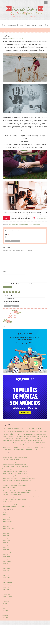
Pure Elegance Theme (20, 622)
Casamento (23, 224)
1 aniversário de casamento (10, 428)
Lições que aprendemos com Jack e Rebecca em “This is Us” (14, 464)
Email (7, 234)
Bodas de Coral (5, 535)
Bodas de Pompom (6, 577)
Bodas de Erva (5, 542)
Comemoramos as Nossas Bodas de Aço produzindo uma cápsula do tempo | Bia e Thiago (20, 496)
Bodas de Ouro (5, 565)
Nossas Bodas (25, 10)
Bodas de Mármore (6, 559)
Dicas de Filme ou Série (7, 596)
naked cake (10, 449)
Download (4, 599)
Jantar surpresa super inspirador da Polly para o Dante (13, 468)
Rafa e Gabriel (5, 610)
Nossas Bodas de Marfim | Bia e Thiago (10, 459)
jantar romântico (35, 447)
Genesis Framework (29, 622)
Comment (5, 253)
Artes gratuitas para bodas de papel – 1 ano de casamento (14, 485)
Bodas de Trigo (5, 589)
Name (4, 266)
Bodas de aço (37, 431)
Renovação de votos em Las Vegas (9, 475)
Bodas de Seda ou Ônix (7, 585)
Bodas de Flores (16, 436)
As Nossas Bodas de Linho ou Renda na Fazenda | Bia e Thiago (15, 466)
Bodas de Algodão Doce (7, 521)
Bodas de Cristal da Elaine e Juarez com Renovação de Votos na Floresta (16, 480)
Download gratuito (26, 445)
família (26, 224)
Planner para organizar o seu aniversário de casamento (13, 503)
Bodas (19, 224)
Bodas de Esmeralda (6, 544)
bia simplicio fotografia (17, 431)
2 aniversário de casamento (23, 428)
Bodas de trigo (38, 438)
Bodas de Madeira (35, 436)
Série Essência (28, 449)
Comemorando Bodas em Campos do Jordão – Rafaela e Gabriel (15, 476)
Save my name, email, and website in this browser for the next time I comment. (19, 283)
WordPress (36, 622)
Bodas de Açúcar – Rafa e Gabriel (9, 487)
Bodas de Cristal (5, 538)
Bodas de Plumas (5, 575)
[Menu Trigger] (46, 2)
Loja (46, 25)
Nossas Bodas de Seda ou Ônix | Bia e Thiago (11, 494)
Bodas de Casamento (17, 434)
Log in (39, 622)
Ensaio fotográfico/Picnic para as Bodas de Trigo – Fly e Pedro (14, 471)
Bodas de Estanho (8, 436)
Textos (8, 222)
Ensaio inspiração (5, 601)
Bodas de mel (42, 436)
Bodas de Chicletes (6, 530)
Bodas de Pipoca (5, 573)
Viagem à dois (5, 617)
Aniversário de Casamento (13, 224)
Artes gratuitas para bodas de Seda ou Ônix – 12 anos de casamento (16, 492)
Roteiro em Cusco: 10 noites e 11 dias (10, 455)
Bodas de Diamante (6, 540)
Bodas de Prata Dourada (7, 582)
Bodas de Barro (5, 434)
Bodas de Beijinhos (6, 524)
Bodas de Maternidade (7, 561)
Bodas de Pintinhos (6, 572)
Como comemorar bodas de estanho (32, 440)
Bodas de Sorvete (6, 587)
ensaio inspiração (14, 447)
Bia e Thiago (5, 512)
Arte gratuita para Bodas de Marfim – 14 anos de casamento (14, 457)
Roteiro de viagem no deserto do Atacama (10, 489)
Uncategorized (5, 615)
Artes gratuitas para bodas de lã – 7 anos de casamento (13, 504)
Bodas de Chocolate (6, 531)
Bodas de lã (29, 436)
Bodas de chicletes (41, 434)
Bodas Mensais (5, 592)
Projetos (4, 608)
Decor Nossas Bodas (37, 442)
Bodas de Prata (5, 580)
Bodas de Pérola (31, 438)
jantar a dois (28, 447)
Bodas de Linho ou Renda (7, 552)
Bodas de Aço (5, 514)
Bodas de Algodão (31, 431)
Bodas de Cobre (5, 533)
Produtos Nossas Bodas (7, 606)
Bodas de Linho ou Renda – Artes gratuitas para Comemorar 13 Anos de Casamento (19, 478)
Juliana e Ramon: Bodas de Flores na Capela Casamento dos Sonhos (16, 506)
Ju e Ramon (4, 605)
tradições (38, 224)
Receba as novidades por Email (11, 301)
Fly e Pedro (4, 603)
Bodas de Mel (5, 563)
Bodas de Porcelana (24, 438)
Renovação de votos (32, 224)
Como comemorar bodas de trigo (23, 442)
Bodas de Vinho (5, 591)
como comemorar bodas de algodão (16, 440)
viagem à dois (35, 449)
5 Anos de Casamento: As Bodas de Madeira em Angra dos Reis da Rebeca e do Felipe (19, 490)
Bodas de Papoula (17, 438)
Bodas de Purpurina (6, 584)
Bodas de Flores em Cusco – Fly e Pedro (10, 461)
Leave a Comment (19, 38)
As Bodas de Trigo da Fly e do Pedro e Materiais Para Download (15, 469)
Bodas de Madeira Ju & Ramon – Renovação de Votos (13, 483)
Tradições (4, 482)
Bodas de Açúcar (43, 431)
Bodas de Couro (5, 537)
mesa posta (5, 449)
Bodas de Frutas (23, 436)
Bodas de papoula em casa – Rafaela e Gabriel (11, 462)
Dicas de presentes (15, 445)
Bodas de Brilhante (6, 526)
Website (4, 276)
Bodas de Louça (5, 554)
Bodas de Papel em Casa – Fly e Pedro (10, 497)
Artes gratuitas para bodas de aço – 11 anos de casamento (14, 499)
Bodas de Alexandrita (6, 517)
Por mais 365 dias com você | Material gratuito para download (14, 473)
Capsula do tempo (6, 594)
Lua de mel (42, 447)
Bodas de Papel (9, 438)
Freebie (22, 447)
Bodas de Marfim (5, 558)
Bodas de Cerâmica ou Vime (32, 434)
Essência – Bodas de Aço (7, 501)
